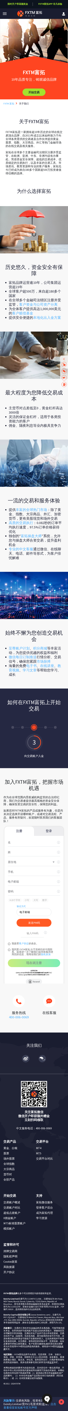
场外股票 (9, 1158)
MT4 (38, 1148)
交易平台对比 (44, 1158)
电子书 (31, 666)
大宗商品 (9, 1169)
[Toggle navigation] (5, 13)
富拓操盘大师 (31, 536)
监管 (52, 1362)
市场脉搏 (44, 661)
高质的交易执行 (21, 523)
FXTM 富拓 (8, 103)
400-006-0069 (19, 1017)
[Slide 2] (22, 727)
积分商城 (40, 648)
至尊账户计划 (19, 648)
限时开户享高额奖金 (18, 3)
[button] (5, 13)
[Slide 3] (32, 727)
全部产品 (9, 1179)
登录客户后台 (44, 1207)
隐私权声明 (10, 1256)
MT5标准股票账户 (14, 1223)
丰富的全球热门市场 (31, 509)
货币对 (7, 1174)
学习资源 (41, 1218)
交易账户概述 (11, 1202)
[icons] (19, 1003)
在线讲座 (47, 666)
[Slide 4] (44, 727)
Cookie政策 (10, 1261)
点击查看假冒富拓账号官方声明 (29, 1405)
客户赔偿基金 (22, 313)
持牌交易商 (10, 1251)
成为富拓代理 (44, 1213)
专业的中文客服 (21, 549)
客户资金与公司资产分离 (38, 304)
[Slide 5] (55, 727)
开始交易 (34, 92)
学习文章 (30, 670)
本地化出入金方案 (47, 317)
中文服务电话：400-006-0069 (34, 1128)
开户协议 (9, 1272)
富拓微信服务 (44, 1202)
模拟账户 (9, 1228)
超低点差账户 (11, 1213)
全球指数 (9, 1164)
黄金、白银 (10, 1148)
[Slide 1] (12, 727)
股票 (6, 1153)
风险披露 (9, 1267)
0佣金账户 (9, 1218)
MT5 (38, 1153)
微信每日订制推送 (23, 657)
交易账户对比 (11, 1207)
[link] (63, 13)
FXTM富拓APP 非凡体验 (50, 3)
